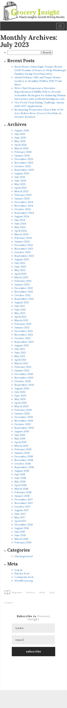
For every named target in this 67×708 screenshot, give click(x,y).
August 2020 (21, 388)
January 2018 (21, 495)
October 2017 (22, 506)
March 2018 (21, 488)
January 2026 (22, 155)
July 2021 (19, 349)
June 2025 (20, 180)
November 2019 (23, 420)
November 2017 (23, 503)
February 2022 (22, 324)
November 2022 (23, 291)
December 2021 (23, 331)
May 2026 (20, 141)
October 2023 (22, 252)
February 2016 (22, 542)
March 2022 (21, 320)
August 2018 (21, 470)
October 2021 (22, 338)
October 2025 (22, 166)
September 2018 (24, 467)
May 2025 (20, 184)
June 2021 (20, 352)
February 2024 (23, 238)
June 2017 (20, 513)
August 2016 (21, 528)
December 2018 (23, 456)
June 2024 (20, 223)
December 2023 (23, 245)
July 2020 (19, 392)
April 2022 (20, 316)
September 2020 (24, 384)
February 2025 (23, 195)
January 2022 (21, 327)
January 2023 (21, 284)
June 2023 (20, 266)
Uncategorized (23, 556)
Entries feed (21, 573)
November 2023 (23, 248)
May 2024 (20, 227)
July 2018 (19, 474)
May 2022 (19, 313)
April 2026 (20, 144)
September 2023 (24, 255)
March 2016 (21, 538)
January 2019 (21, 453)
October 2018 (22, 463)
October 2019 (22, 424)
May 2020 (20, 399)
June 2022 (20, 309)
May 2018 (19, 481)
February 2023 (22, 281)
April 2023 (20, 273)
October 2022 (22, 295)
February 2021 (22, 367)
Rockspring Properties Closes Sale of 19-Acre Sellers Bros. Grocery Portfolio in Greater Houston (39, 113)
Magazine (17, 592)
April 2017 (20, 521)
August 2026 (21, 130)
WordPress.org (23, 580)
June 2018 (20, 478)
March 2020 (21, 406)
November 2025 (23, 162)
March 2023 (21, 277)
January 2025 (22, 198)
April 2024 (20, 230)
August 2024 (21, 216)
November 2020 (23, 377)
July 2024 (19, 220)
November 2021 (23, 334)
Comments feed (23, 577)
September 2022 (24, 298)
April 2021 (20, 359)
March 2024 (21, 234)
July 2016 (19, 531)
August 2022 (21, 302)
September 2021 (24, 341)
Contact (9, 602)
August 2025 (21, 173)
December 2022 (23, 288)
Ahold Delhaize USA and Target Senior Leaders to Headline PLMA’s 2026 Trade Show (38, 81)
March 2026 (21, 148)
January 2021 (21, 370)
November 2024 (23, 205)
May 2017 (19, 517)
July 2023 (19, 263)
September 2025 (24, 169)
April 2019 (20, 442)
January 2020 (22, 413)
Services (30, 592)
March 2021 (21, 363)
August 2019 (21, 431)
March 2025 (21, 191)
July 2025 (19, 177)
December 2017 (23, 499)
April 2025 (20, 187)
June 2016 (20, 535)
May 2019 (19, 438)
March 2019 (21, 445)
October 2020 (22, 381)
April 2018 (20, 485)
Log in (18, 569)
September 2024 (24, 212)
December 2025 (23, 159)
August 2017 (21, 510)
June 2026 (20, 137)
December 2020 (23, 374)
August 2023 (21, 259)
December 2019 (23, 417)
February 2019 (22, 449)
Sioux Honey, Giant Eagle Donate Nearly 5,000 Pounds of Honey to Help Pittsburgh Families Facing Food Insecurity (40, 70)
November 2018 (23, 460)
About (42, 592)
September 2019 (24, 427)
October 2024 (22, 209)
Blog (51, 592)
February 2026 (23, 152)
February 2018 (22, 492)
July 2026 (19, 134)
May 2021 (19, 356)
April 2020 (20, 402)
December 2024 (23, 202)
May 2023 (19, 270)
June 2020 (20, 395)
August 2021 (21, 345)
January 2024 (22, 241)
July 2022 (19, 306)
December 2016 (23, 524)
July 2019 (19, 435)
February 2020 (23, 410)
